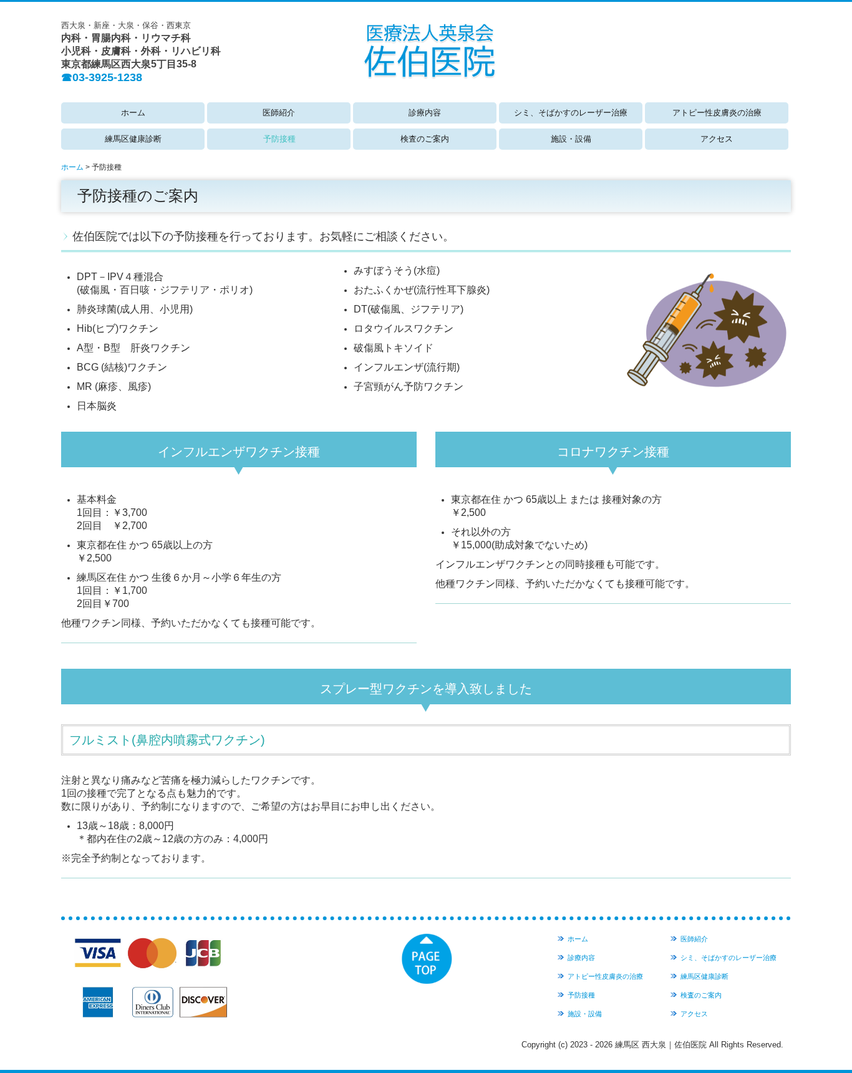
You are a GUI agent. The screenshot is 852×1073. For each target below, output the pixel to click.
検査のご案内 (424, 138)
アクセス (716, 138)
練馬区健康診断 (133, 138)
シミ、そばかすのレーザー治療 (570, 112)
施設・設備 (571, 138)
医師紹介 (279, 112)
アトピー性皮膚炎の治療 (717, 112)
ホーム (133, 112)
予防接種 (279, 138)
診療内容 (425, 112)
